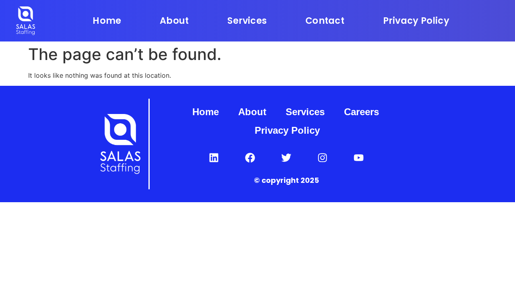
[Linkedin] (214, 157)
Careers (361, 111)
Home (107, 20)
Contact (324, 20)
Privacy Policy (416, 20)
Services (247, 20)
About (174, 20)
